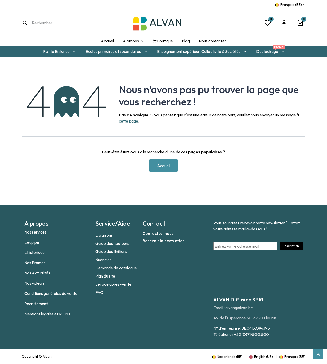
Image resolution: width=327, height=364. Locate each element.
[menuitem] (107, 41)
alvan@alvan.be (239, 307)
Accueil (163, 165)
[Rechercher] (24, 22)
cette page (128, 121)
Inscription (291, 246)
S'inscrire (284, 23)
